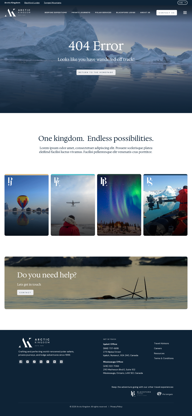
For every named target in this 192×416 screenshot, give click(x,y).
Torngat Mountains (52, 2)
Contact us (167, 13)
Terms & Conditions (164, 358)
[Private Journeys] (26, 205)
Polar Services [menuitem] (103, 12)
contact (25, 292)
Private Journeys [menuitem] (81, 12)
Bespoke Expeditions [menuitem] (56, 12)
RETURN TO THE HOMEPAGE (96, 72)
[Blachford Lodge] (119, 205)
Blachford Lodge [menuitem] (125, 12)
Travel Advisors (161, 343)
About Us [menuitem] (145, 12)
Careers (158, 348)
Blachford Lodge (32, 2)
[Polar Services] (165, 205)
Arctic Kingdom (12, 2)
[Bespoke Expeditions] (73, 205)
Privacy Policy (116, 406)
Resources (159, 353)
